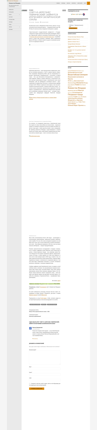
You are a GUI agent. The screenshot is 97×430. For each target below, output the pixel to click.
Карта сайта (80, 3)
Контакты (74, 3)
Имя (30, 366)
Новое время (70, 92)
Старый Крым (70, 96)
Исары (86, 83)
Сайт (30, 378)
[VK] (77, 14)
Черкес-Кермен (71, 101)
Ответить (36, 338)
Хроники (31, 10)
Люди (10, 24)
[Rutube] (84, 14)
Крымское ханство (73, 90)
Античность (78, 70)
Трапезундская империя (75, 98)
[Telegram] (73, 14)
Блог (85, 3)
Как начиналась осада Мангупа (74, 53)
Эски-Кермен (72, 103)
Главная (58, 3)
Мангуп (81, 90)
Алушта (73, 70)
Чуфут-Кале (82, 102)
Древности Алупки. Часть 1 (74, 41)
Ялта (84, 105)
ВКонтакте (44, 294)
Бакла (83, 70)
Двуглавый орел (79, 80)
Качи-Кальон (83, 84)
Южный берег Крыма (75, 105)
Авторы (68, 3)
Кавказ (69, 84)
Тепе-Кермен (83, 96)
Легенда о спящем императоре (74, 61)
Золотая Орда (72, 83)
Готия (69, 80)
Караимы (73, 84)
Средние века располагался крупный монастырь (42, 36)
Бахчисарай (78, 72)
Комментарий (32, 349)
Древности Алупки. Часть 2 (74, 39)
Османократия (77, 92)
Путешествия (11, 19)
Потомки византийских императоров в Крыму (78, 59)
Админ (37, 22)
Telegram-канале (33, 294)
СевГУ (58, 280)
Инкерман (44, 304)
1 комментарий (44, 22)
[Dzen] (80, 14)
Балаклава (71, 72)
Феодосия (71, 100)
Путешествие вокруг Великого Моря (76, 36)
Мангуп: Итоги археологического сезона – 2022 (39, 311)
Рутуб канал (43, 298)
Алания (69, 70)
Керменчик (70, 86)
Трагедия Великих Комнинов (74, 44)
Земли (10, 14)
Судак (75, 96)
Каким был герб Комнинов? (35, 315)
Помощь (63, 3)
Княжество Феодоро (14, 3)
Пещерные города (75, 94)
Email (30, 372)
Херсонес (80, 100)
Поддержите (43, 287)
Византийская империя (35, 304)
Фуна (75, 100)
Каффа (77, 84)
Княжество (11, 9)
